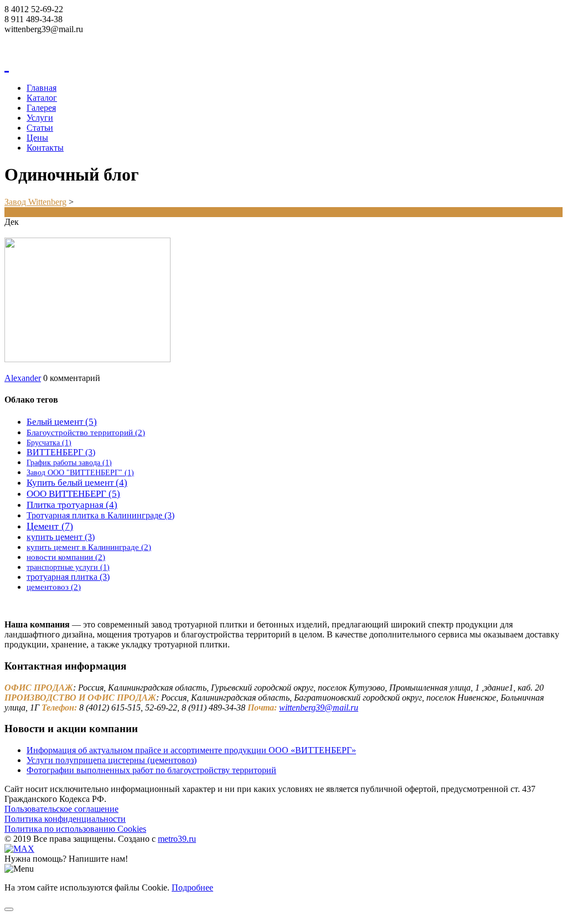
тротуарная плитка (68, 576)
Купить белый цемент (77, 482)
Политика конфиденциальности (65, 819)
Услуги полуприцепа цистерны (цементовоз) (112, 760)
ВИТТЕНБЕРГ (61, 452)
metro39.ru (177, 838)
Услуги (40, 117)
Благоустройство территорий (86, 432)
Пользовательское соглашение (61, 809)
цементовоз (54, 586)
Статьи (40, 127)
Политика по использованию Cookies (75, 828)
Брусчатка (49, 443)
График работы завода (69, 463)
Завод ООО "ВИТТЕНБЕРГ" (80, 473)
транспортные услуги (68, 567)
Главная (41, 87)
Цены (37, 137)
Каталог (42, 97)
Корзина (20, 39)
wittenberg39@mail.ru (318, 707)
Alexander (22, 378)
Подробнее (192, 887)
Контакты (45, 147)
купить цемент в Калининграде (89, 547)
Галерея (41, 107)
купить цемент (61, 537)
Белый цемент (62, 421)
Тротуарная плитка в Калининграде (100, 515)
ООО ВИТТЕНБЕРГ (73, 493)
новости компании (66, 557)
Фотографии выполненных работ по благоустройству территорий (151, 770)
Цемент (50, 526)
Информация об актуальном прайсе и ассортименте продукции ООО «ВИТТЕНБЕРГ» (191, 750)
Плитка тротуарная (72, 505)
